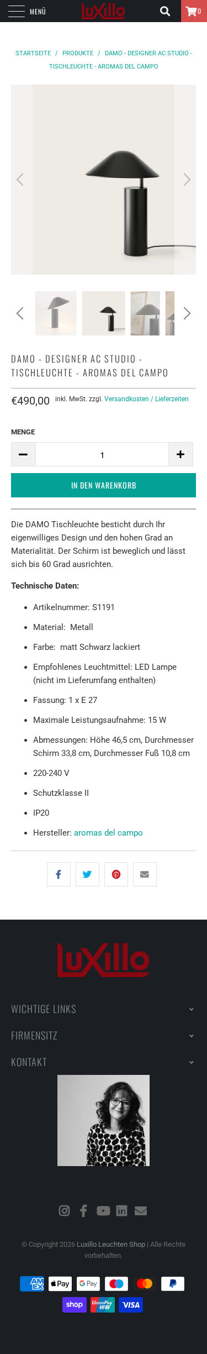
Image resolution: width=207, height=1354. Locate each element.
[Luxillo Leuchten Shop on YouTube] (103, 1211)
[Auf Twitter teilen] (87, 874)
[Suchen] (169, 11)
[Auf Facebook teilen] (59, 874)
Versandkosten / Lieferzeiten (146, 399)
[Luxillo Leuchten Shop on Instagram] (64, 1211)
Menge (23, 432)
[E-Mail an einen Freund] (145, 874)
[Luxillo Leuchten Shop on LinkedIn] (122, 1211)
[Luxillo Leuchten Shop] (104, 11)
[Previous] (21, 180)
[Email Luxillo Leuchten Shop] (141, 1211)
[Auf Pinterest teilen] (116, 874)
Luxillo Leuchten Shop (111, 1244)
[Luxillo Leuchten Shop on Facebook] (84, 1211)
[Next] (185, 180)
